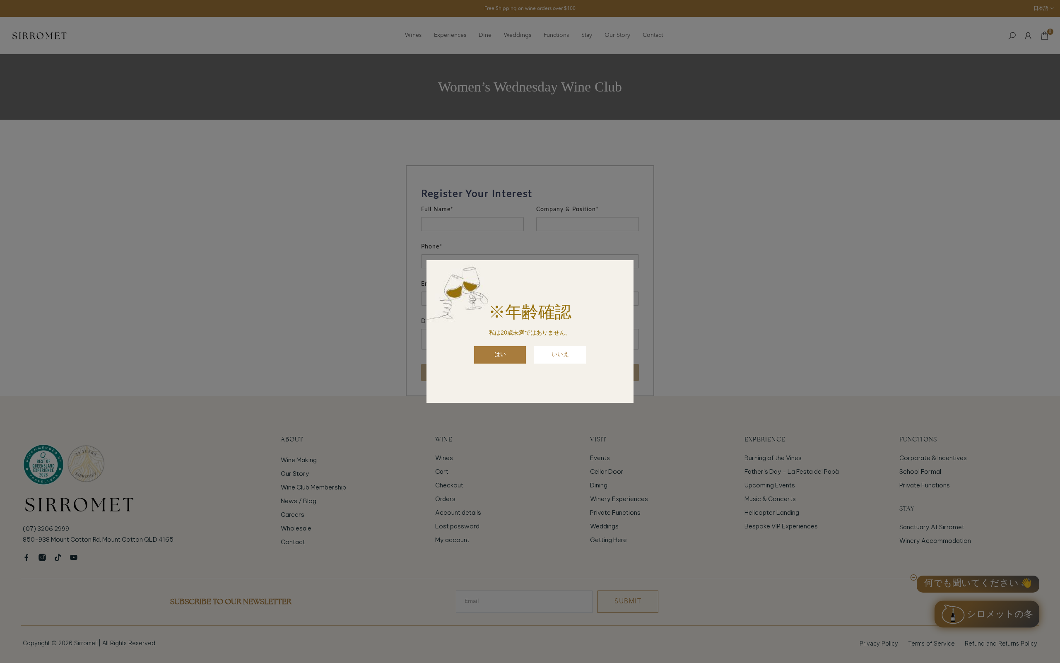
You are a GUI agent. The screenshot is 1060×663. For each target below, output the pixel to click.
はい (500, 354)
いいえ (560, 354)
